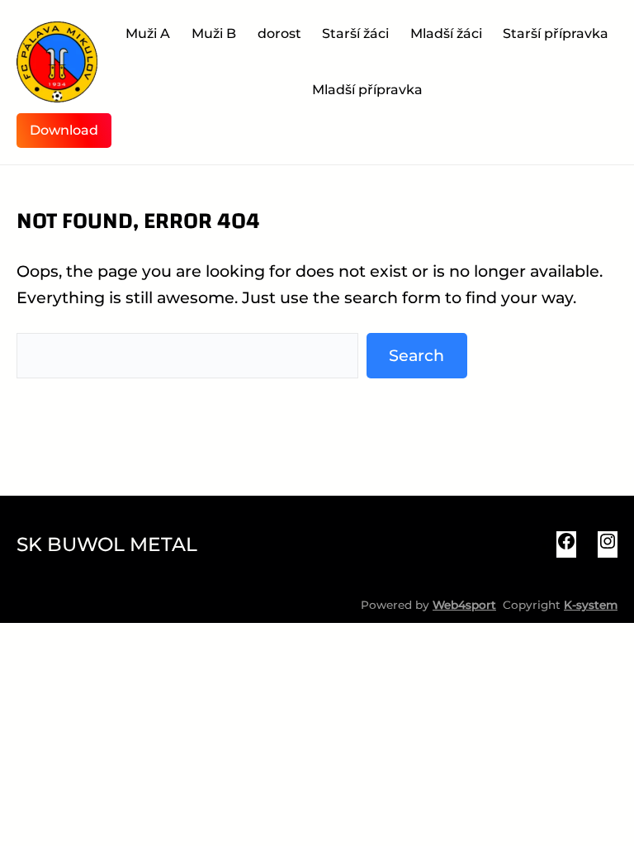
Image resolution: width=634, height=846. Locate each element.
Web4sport (464, 604)
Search (416, 355)
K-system (590, 604)
